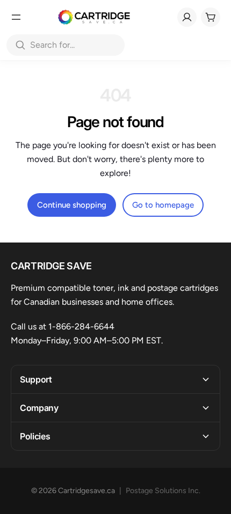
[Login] (187, 17)
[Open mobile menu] (16, 17)
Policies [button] (35, 436)
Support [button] (36, 379)
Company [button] (39, 407)
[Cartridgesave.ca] (94, 17)
